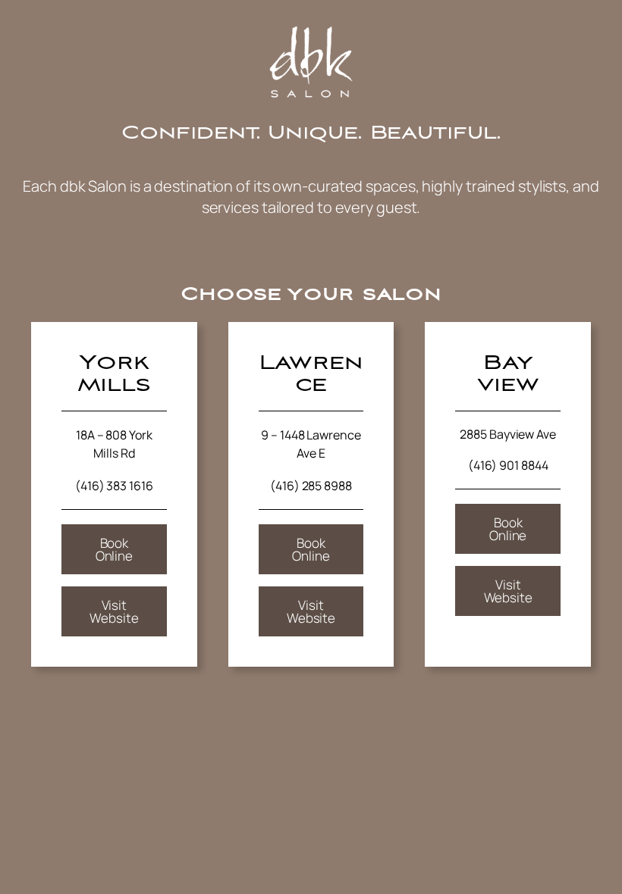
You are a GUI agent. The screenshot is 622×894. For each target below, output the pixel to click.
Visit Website (114, 611)
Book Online (114, 549)
